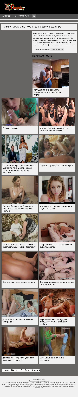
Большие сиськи (57, 49)
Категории (6, 16)
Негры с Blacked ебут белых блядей (21, 370)
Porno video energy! (21, 16)
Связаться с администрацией (39, 381)
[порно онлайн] (14, 9)
